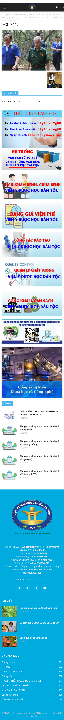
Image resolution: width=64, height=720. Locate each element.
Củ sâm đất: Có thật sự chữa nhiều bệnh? (40, 623)
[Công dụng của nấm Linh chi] (9, 641)
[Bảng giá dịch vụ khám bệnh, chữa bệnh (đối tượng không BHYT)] (9, 445)
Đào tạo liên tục (10, 694)
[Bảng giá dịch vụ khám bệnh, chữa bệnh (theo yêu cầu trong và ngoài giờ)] (9, 430)
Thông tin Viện (9, 662)
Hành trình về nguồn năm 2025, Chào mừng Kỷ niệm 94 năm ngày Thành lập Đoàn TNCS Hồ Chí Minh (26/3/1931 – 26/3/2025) (32, 16)
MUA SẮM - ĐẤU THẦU (13, 690)
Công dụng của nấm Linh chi (34, 638)
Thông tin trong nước (12, 671)
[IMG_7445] (32, 50)
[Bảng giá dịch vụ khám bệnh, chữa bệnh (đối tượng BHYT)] (9, 475)
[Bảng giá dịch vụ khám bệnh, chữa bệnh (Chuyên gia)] (9, 460)
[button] (58, 7)
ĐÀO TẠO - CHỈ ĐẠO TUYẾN (16, 685)
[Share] (36, 588)
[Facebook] (19, 588)
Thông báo (7, 676)
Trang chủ (6, 14)
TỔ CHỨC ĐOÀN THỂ (12, 699)
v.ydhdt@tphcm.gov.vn (38, 579)
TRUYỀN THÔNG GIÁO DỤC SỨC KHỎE (21, 680)
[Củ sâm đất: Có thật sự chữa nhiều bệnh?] (9, 626)
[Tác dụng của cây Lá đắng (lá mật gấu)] (9, 611)
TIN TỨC (6, 666)
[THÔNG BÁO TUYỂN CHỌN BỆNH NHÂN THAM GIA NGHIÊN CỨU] (9, 415)
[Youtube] (44, 588)
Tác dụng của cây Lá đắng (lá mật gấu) (39, 608)
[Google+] (28, 588)
